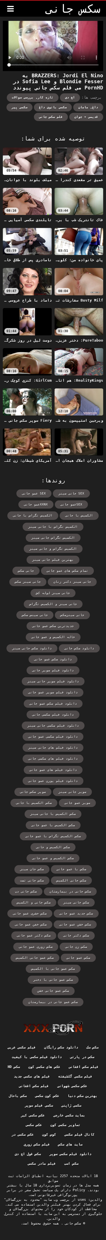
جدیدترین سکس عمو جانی (53, 626)
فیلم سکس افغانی (84, 1067)
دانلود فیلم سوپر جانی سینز (53, 681)
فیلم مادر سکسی (42, 1164)
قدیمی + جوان (86, 117)
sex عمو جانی (34, 493)
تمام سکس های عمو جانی (67, 571)
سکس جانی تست (32, 880)
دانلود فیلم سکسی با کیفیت (37, 1057)
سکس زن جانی (76, 947)
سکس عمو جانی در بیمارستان (53, 1002)
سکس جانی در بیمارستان (70, 891)
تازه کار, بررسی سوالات (32, 97)
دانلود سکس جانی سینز (32, 648)
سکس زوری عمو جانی (36, 947)
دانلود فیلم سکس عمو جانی (53, 703)
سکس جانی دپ (26, 891)
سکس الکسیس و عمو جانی (53, 858)
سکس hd (14, 1067)
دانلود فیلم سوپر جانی (53, 670)
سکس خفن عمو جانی (31, 924)
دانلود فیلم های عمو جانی (53, 770)
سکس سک (92, 1047)
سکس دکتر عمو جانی (34, 935)
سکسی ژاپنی (71, 1105)
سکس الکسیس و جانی (53, 847)
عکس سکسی (34, 1125)
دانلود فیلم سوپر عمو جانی (53, 692)
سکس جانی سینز (76, 902)
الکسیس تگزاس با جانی (33, 515)
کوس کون (49, 1134)
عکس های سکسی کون (44, 1067)
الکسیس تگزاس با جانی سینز (53, 527)
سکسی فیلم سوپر (39, 1105)
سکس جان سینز (32, 869)
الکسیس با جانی (79, 515)
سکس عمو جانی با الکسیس (53, 969)
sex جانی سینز (71, 493)
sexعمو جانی (71, 504)
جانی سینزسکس (72, 615)
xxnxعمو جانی (36, 504)
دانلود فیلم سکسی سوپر (70, 1154)
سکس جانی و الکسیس (34, 902)
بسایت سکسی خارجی (69, 1115)
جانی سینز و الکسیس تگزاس (53, 604)
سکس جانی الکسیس (71, 880)
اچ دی (70, 97)
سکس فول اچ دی (28, 1154)
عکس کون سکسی (47, 1096)
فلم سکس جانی (51, 117)
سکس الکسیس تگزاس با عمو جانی (53, 836)
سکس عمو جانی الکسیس (35, 958)
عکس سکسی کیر (33, 1115)
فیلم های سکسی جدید (32, 1076)
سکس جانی (72, 1223)
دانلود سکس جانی (79, 648)
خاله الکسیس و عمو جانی (53, 637)
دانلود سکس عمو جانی (53, 659)
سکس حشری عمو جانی (30, 913)
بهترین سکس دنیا (83, 1096)
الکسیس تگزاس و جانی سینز (53, 549)
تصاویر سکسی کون (65, 1125)
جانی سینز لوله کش (53, 593)
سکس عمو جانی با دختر (53, 980)
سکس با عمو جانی (71, 869)
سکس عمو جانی (78, 958)
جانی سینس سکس (35, 615)
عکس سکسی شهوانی (72, 1086)
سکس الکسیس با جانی (34, 803)
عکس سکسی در (23, 1134)
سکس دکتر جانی (76, 935)
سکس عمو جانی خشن (53, 991)
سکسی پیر (19, 107)
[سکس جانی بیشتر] (10, 9)
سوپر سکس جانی (33, 792)
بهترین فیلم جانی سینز (53, 560)
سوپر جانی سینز (72, 792)
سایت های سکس (70, 1144)
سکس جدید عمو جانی (76, 913)
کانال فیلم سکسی (79, 1134)
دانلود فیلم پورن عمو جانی (53, 781)
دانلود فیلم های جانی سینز (53, 747)
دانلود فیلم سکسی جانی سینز (53, 725)
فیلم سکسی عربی (22, 1047)
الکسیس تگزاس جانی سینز (53, 538)
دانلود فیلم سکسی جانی (53, 714)
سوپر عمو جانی (77, 803)
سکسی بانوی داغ (53, 107)
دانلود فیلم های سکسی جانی (53, 758)
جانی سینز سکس (28, 582)
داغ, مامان (88, 107)
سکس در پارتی (82, 1057)
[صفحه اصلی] (53, 1027)
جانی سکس (26, 571)
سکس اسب (71, 1164)
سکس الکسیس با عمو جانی (53, 825)
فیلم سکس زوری (37, 1144)
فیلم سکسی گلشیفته (75, 1076)
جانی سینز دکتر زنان (72, 582)
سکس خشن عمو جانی (75, 924)
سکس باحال (18, 1096)
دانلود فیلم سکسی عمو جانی (53, 736)
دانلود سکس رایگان (61, 1047)
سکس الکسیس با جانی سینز (53, 814)
